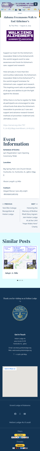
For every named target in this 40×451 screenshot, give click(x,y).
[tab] (17, 280)
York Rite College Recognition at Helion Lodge (9, 209)
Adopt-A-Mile (11, 273)
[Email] (20, 10)
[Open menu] (36, 4)
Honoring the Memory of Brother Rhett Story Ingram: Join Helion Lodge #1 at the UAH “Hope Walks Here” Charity (30, 215)
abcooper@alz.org (11, 194)
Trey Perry (14, 26)
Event (20, 13)
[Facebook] (16, 10)
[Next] (34, 262)
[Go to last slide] (5, 262)
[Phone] (24, 10)
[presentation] (20, 257)
